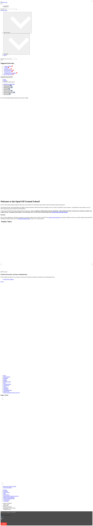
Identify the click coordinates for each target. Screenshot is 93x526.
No (3, 518)
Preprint (66, 212)
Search (2, 9)
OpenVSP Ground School (9, 84)
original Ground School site (55, 217)
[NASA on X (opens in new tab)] (44, 483)
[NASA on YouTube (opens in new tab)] (3, 484)
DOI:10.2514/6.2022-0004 (57, 212)
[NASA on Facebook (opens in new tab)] (3, 398)
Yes (3, 517)
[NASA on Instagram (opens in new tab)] (3, 399)
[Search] (16, 9)
